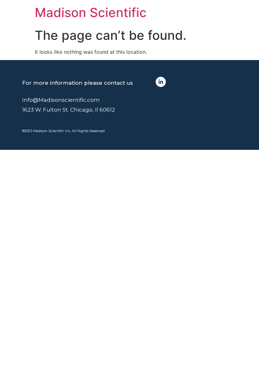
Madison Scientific (91, 12)
